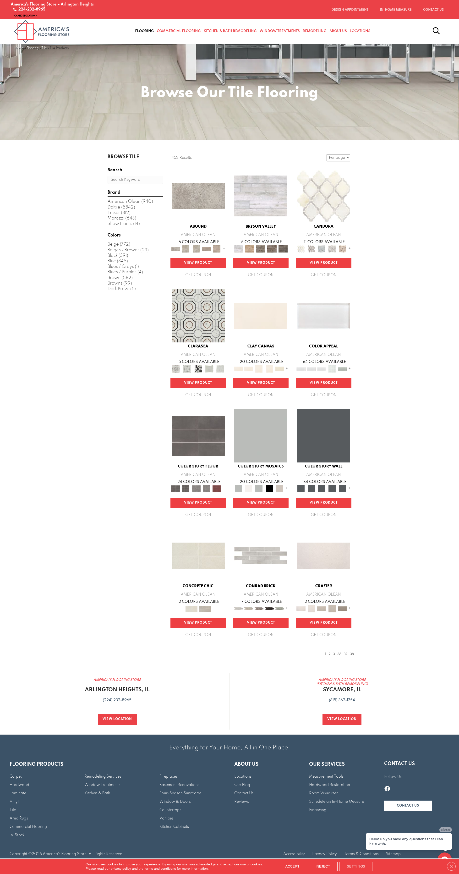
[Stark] (269, 608)
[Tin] (259, 608)
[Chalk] (260, 316)
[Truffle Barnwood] (283, 249)
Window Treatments (102, 785)
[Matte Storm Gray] (196, 488)
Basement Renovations (179, 785)
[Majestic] (209, 368)
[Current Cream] (198, 555)
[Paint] (279, 368)
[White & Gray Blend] (332, 249)
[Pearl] (323, 316)
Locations (242, 777)
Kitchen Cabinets (174, 827)
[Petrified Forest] (272, 249)
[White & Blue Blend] (321, 249)
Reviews (241, 802)
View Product (198, 262)
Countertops (170, 810)
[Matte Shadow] (198, 435)
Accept (292, 866)
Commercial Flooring (28, 827)
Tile (44, 48)
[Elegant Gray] (205, 608)
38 (352, 654)
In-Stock (17, 835)
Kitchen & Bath (97, 793)
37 (346, 654)
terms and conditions (160, 868)
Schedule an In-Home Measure (336, 802)
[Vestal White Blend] (323, 196)
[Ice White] (248, 488)
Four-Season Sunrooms (180, 793)
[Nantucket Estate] (261, 249)
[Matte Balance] (259, 488)
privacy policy (121, 868)
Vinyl (14, 802)
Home (19, 48)
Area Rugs (19, 818)
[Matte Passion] (217, 488)
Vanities (166, 818)
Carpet (16, 777)
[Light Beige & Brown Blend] (342, 249)
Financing (317, 810)
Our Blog (242, 785)
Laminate (18, 793)
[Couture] (198, 368)
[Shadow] (323, 435)
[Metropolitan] (198, 316)
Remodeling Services (102, 777)
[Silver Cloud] (342, 368)
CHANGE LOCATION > (25, 15)
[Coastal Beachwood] (260, 196)
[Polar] (260, 555)
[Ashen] (206, 249)
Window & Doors (175, 802)
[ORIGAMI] (342, 608)
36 (339, 654)
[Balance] (260, 435)
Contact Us (243, 793)
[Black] (269, 488)
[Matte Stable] (279, 488)
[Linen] (248, 608)
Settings (356, 866)
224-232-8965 (30, 9)
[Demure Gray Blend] (311, 249)
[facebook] (387, 789)
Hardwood (19, 785)
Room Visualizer (323, 793)
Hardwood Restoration (329, 785)
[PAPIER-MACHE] (323, 555)
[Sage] (279, 608)
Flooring (33, 48)
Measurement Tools (326, 777)
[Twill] (321, 608)
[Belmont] (187, 368)
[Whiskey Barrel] (249, 249)
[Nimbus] (198, 196)
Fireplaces (168, 777)
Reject (323, 866)
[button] (408, 806)
